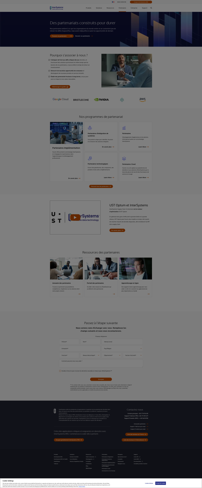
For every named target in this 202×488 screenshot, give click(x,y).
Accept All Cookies (160, 483)
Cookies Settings (149, 483)
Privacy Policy (82, 486)
